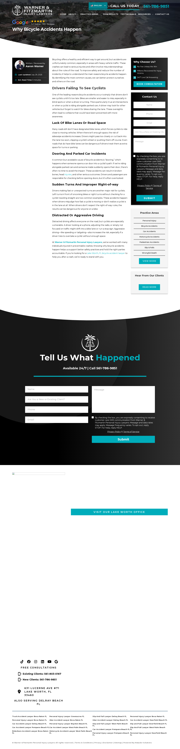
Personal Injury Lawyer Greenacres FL (66, 716)
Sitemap (118, 743)
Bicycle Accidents (149, 226)
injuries (68, 174)
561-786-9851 (156, 6)
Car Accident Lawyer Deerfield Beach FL (148, 720)
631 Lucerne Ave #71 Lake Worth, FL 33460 (41, 692)
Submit (149, 198)
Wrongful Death (149, 253)
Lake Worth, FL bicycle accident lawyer (106, 253)
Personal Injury (149, 221)
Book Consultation (149, 84)
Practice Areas (89, 14)
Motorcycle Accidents (149, 237)
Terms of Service (131, 432)
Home (63, 14)
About (72, 14)
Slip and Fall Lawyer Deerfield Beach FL (148, 724)
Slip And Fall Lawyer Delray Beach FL (109, 716)
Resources (144, 14)
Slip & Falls (149, 247)
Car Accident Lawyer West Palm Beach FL (68, 727)
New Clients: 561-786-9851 (40, 679)
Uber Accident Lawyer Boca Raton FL (66, 720)
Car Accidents (149, 231)
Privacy (97, 743)
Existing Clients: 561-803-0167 (42, 673)
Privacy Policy (144, 185)
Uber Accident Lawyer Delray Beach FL (110, 720)
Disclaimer (108, 743)
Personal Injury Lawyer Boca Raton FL (29, 720)
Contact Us (162, 14)
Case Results (110, 14)
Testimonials (128, 14)
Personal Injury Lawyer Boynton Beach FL (68, 724)
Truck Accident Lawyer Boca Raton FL (29, 716)
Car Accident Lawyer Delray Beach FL (29, 724)
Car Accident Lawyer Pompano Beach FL (30, 727)
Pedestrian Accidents (149, 242)
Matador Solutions (143, 743)
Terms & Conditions (84, 743)
